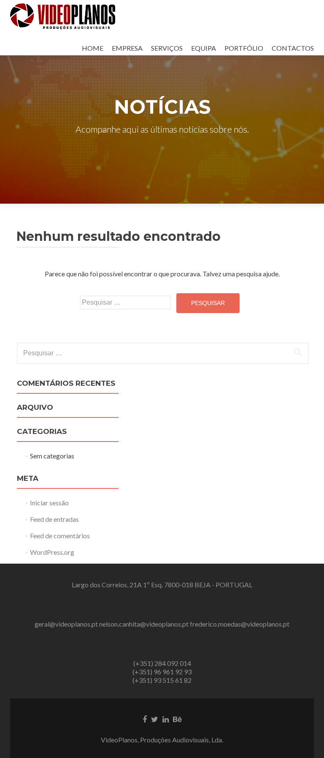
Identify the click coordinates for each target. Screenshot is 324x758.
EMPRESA (127, 48)
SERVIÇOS (167, 48)
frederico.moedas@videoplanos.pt (239, 624)
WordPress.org (52, 552)
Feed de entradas (54, 519)
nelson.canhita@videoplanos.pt (144, 624)
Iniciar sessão (49, 503)
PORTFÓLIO (243, 48)
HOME (92, 48)
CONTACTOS (293, 48)
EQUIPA (203, 48)
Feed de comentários (60, 536)
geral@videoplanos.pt (66, 624)
